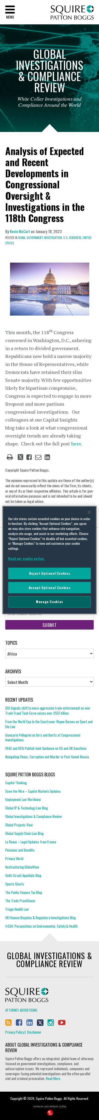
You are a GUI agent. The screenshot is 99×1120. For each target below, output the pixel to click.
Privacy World (14, 858)
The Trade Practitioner (20, 900)
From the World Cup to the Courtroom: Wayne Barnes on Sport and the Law (49, 724)
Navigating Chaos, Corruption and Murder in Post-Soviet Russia (47, 756)
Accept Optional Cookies (49, 587)
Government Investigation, (45, 238)
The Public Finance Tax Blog (23, 892)
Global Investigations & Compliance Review (33, 816)
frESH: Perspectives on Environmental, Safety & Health (41, 926)
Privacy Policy (14, 1032)
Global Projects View (19, 824)
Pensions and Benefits (20, 850)
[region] (49, 560)
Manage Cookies (49, 601)
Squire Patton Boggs (72, 12)
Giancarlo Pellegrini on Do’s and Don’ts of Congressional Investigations (42, 737)
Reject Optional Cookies (49, 573)
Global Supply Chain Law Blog (24, 833)
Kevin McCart (20, 231)
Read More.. (53, 1078)
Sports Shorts (14, 884)
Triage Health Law (17, 909)
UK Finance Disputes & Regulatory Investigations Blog (40, 917)
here (76, 443)
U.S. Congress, (72, 238)
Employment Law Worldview (23, 799)
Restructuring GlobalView (22, 867)
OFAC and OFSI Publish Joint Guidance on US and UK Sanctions (46, 748)
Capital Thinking (16, 782)
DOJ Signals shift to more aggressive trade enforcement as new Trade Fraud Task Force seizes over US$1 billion (47, 711)
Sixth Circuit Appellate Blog (23, 875)
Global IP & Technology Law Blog (26, 808)
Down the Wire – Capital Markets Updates (33, 791)
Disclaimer (34, 1032)
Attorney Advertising (21, 1010)
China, (22, 238)
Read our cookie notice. (26, 558)
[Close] (89, 512)
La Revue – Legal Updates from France (30, 841)
